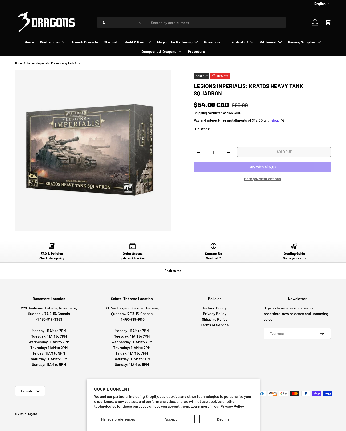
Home (29, 42)
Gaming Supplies (302, 42)
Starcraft (111, 42)
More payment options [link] (262, 178)
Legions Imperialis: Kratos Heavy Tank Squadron (55, 63)
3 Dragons (31, 413)
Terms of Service (215, 325)
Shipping (200, 113)
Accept (171, 419)
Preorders (196, 51)
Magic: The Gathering (175, 42)
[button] (328, 22)
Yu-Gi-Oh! (239, 42)
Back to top (173, 271)
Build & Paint (135, 42)
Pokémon (212, 42)
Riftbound (268, 42)
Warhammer (50, 42)
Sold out (284, 152)
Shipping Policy (215, 319)
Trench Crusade (85, 42)
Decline (223, 419)
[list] (93, 150)
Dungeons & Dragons (158, 51)
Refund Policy (214, 308)
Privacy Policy (232, 406)
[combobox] (192, 22)
